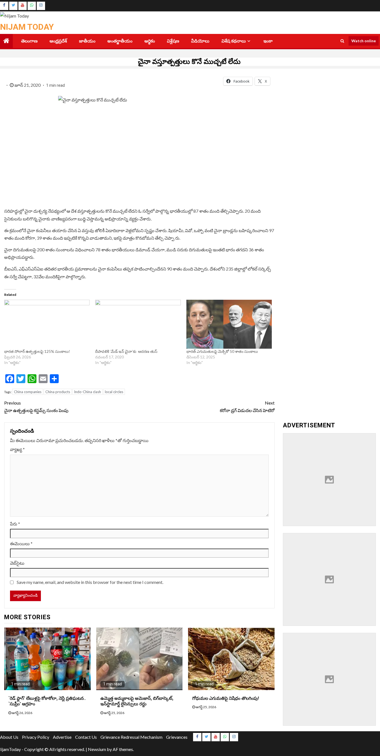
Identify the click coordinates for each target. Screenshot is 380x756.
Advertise (62, 737)
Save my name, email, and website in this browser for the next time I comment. (90, 582)
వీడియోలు (200, 41)
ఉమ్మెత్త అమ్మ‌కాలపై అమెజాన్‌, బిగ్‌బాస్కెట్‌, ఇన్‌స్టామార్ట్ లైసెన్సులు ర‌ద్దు (136, 701)
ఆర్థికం (149, 41)
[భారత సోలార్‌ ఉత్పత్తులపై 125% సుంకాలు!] (47, 324)
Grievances (176, 737)
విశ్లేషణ (173, 41)
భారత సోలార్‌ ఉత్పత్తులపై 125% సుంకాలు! (37, 351)
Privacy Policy (35, 737)
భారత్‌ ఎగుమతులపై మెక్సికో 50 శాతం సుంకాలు (222, 351)
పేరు (15, 523)
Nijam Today (27, 27)
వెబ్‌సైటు (17, 563)
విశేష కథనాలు (233, 41)
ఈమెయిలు (21, 543)
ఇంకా (268, 41)
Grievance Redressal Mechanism (131, 737)
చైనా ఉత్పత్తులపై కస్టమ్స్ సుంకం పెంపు (36, 406)
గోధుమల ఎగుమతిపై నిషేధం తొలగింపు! (225, 698)
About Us (9, 737)
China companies (27, 392)
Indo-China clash (87, 392)
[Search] (342, 41)
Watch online (363, 40)
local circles (114, 392)
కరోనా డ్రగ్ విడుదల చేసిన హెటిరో (247, 406)
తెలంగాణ (29, 41)
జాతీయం (87, 41)
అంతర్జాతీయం (119, 41)
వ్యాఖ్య (17, 449)
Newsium (97, 749)
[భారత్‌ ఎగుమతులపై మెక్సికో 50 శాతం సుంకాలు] (229, 324)
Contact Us (86, 737)
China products (57, 392)
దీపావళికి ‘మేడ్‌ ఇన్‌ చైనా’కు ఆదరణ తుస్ (126, 351)
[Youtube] (22, 6)
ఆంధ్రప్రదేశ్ (58, 41)
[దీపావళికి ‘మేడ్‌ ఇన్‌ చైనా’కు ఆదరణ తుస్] (138, 324)
